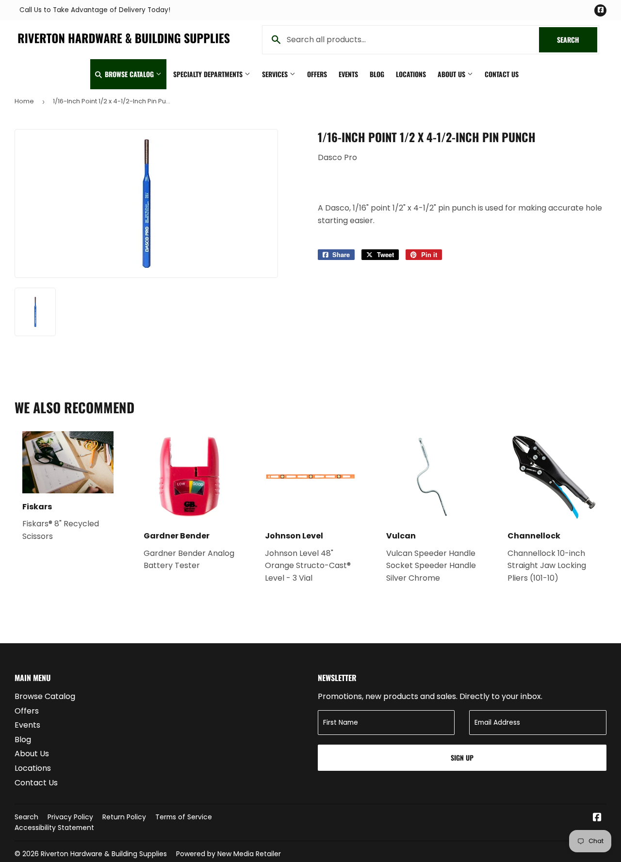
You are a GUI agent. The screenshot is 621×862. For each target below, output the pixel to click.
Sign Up (462, 757)
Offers (317, 74)
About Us (452, 74)
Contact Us (502, 74)
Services (276, 74)
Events (348, 74)
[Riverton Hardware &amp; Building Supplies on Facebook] (597, 818)
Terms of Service (183, 817)
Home (24, 101)
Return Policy (124, 817)
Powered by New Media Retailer (228, 854)
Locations (411, 74)
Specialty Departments (209, 74)
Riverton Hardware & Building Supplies (104, 854)
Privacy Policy (70, 817)
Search (577, 39)
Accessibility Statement (54, 827)
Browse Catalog (129, 74)
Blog (377, 74)
